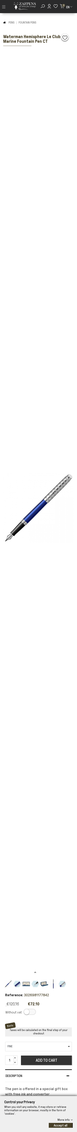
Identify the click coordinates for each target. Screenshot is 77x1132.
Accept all (60, 1125)
